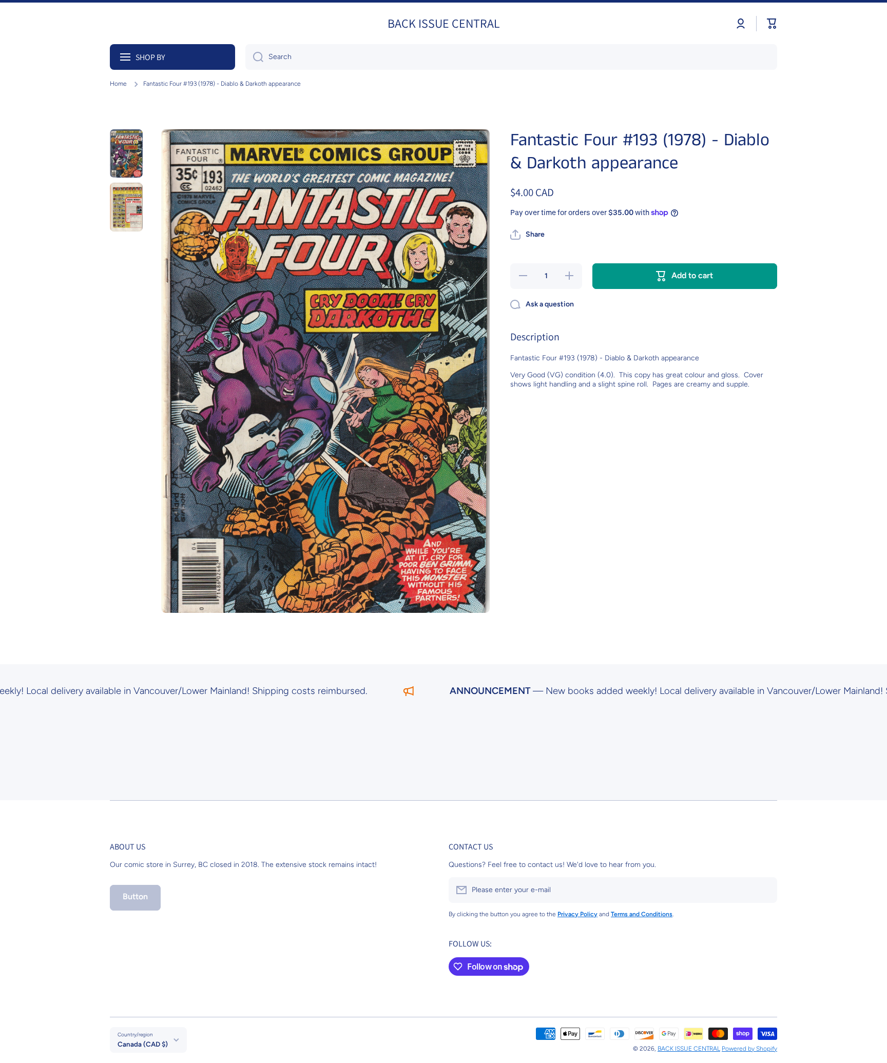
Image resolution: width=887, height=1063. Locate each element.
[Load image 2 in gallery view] (126, 207)
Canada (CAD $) (143, 1044)
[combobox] (511, 57)
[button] (772, 23)
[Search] (254, 57)
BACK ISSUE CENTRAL (689, 1048)
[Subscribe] (764, 890)
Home (118, 83)
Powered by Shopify (749, 1048)
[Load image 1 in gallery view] (126, 153)
